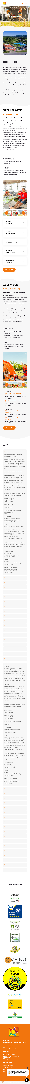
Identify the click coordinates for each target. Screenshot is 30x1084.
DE (10, 1065)
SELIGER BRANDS (17, 1082)
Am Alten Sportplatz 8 (8, 1046)
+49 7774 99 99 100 (10, 1054)
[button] (23, 213)
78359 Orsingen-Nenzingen (10, 1048)
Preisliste (10, 405)
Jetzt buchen (9, 269)
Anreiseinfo (18, 471)
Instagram (7, 1059)
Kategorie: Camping (12, 114)
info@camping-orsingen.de (11, 1056)
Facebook (7, 1057)
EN (12, 1065)
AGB (4, 1069)
